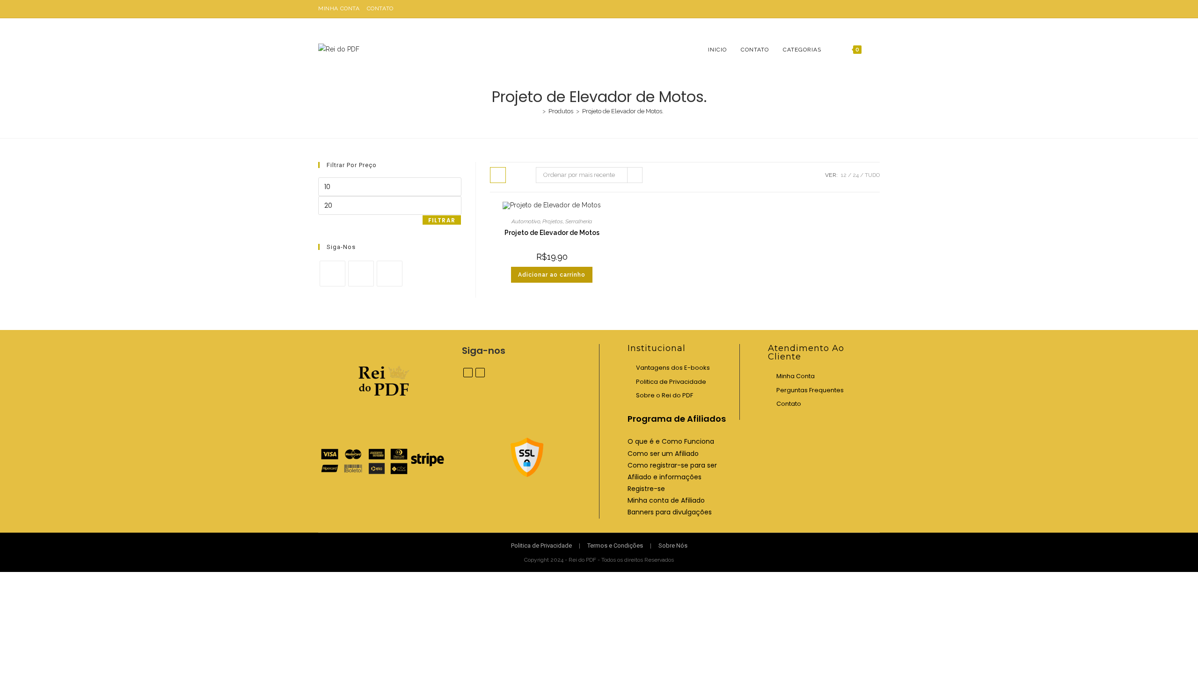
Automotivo (525, 221)
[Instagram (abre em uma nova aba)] (876, 9)
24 (856, 175)
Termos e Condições (615, 545)
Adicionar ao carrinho (551, 274)
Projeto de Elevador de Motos (551, 232)
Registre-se (646, 488)
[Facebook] (332, 273)
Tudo (872, 175)
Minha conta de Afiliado (666, 500)
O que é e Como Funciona (671, 441)
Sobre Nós (672, 545)
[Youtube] (389, 273)
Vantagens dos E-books (673, 367)
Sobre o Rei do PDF (664, 395)
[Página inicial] (537, 111)
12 (844, 175)
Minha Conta (339, 8)
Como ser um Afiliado (663, 453)
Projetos (552, 221)
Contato (380, 8)
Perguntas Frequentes (810, 390)
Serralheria (578, 221)
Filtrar (441, 220)
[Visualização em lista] (518, 175)
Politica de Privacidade (671, 381)
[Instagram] (361, 273)
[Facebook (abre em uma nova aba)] (866, 9)
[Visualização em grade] (498, 175)
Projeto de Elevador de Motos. (623, 111)
